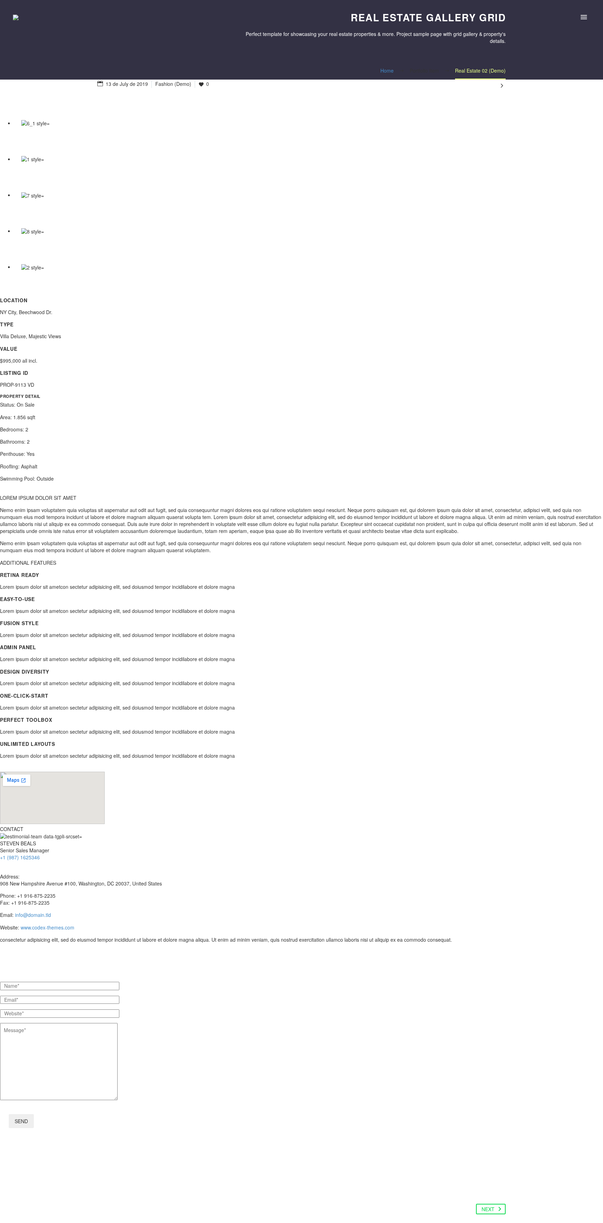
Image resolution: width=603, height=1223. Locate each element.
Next (488, 1209)
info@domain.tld (33, 914)
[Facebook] (103, 1182)
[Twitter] (116, 1182)
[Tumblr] (143, 1182)
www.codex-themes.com (47, 927)
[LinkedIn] (156, 1182)
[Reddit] (169, 1182)
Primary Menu (584, 17)
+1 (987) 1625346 (20, 857)
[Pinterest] (130, 1182)
